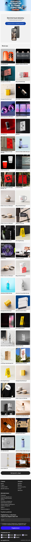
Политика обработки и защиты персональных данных (6, 498)
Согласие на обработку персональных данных (6, 502)
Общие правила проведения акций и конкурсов (8, 505)
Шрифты (20, 483)
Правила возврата (5, 509)
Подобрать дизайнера (6, 512)
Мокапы (20, 485)
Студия (2, 485)
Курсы (2, 483)
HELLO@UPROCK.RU (5, 540)
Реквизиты (3, 495)
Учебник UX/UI (4, 486)
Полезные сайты (22, 486)
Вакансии (20, 490)
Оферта (2, 507)
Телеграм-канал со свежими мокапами (15, 23)
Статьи (19, 488)
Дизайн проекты (5, 488)
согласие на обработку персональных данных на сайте (14, 524)
